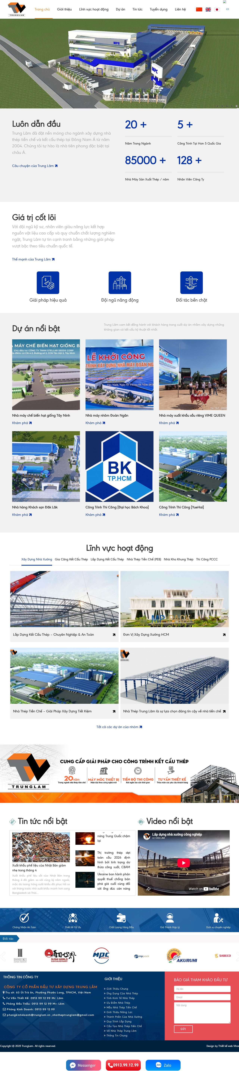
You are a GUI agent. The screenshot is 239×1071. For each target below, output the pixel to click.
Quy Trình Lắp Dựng (119, 1021)
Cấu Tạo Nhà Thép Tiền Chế (124, 1026)
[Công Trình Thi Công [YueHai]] (193, 466)
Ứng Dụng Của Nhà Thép (122, 993)
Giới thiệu (64, 9)
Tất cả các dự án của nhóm (118, 727)
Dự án (120, 9)
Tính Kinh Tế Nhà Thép (120, 998)
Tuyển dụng (158, 9)
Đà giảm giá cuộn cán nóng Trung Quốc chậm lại (113, 870)
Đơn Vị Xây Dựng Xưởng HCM (146, 634)
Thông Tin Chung (117, 1035)
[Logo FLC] (101, 955)
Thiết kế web (225, 1046)
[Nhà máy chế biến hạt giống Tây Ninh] (46, 374)
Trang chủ (42, 9)
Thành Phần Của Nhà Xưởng (124, 1016)
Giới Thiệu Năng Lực (119, 1012)
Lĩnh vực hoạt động (93, 9)
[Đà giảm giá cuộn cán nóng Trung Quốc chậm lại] (85, 871)
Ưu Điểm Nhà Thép (118, 1002)
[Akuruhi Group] (141, 955)
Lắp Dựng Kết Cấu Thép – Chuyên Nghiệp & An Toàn (53, 634)
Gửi (183, 1029)
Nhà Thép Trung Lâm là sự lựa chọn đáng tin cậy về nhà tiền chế (172, 711)
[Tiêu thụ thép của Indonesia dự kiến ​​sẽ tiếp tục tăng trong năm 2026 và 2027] (85, 850)
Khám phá (20, 423)
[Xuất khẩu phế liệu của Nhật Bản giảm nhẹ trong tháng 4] (41, 847)
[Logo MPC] (60, 955)
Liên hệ (180, 9)
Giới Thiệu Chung (117, 988)
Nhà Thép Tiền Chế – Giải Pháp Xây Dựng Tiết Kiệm (52, 711)
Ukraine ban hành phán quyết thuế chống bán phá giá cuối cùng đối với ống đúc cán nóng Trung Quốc (113, 832)
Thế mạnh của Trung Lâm (32, 259)
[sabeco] (182, 955)
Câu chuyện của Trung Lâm (33, 166)
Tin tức (137, 9)
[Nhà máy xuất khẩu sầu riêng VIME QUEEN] (193, 374)
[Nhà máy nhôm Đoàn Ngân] (119, 374)
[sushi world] (20, 955)
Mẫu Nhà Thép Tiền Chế (121, 1007)
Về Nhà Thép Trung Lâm (121, 1030)
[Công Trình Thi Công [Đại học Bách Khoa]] (119, 466)
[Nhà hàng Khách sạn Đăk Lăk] (46, 466)
